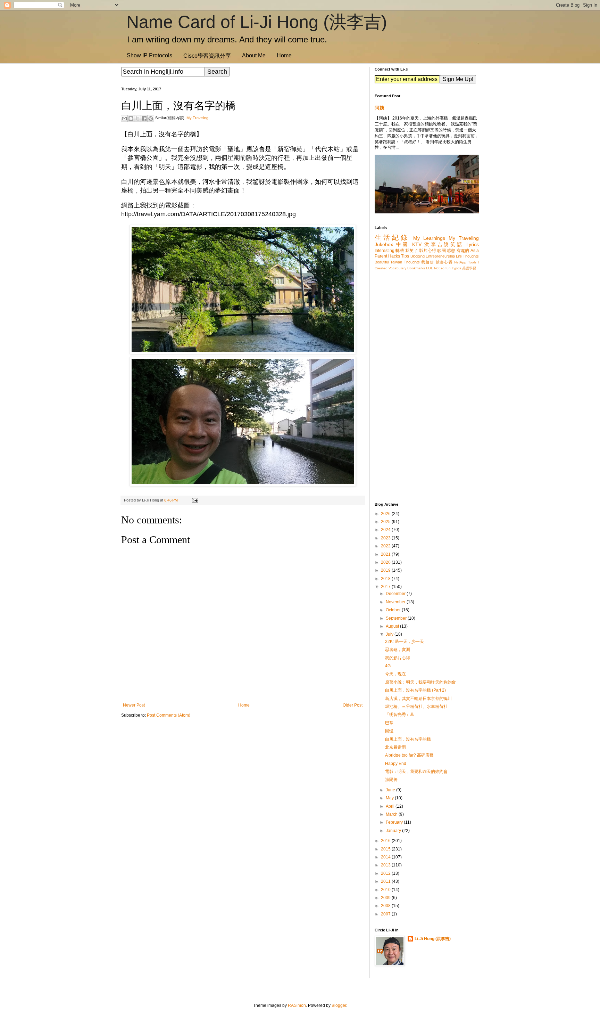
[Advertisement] (242, 777)
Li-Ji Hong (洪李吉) (433, 938)
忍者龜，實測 (397, 649)
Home (284, 55)
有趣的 (463, 250)
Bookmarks (416, 268)
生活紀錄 (392, 237)
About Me (254, 55)
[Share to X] (137, 118)
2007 (386, 914)
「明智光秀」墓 (399, 714)
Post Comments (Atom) (168, 715)
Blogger (339, 1005)
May (390, 798)
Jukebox (384, 244)
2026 (386, 513)
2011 (386, 881)
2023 (386, 538)
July (390, 634)
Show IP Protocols (149, 55)
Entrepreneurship (440, 256)
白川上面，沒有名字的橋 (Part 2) (415, 690)
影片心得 (427, 250)
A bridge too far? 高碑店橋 (409, 755)
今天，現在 (395, 673)
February (395, 822)
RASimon (297, 1005)
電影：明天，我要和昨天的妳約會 (416, 771)
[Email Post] (194, 500)
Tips (405, 256)
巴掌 (389, 722)
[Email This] (124, 118)
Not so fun (442, 268)
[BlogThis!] (130, 118)
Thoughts (412, 262)
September (397, 618)
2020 (386, 562)
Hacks (394, 256)
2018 (386, 578)
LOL (429, 268)
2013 (386, 865)
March (392, 814)
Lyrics (472, 244)
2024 (386, 529)
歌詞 (441, 250)
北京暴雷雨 (395, 747)
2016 (386, 840)
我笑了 (411, 250)
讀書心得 (444, 262)
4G (388, 665)
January (394, 830)
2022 (386, 546)
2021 (386, 554)
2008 (386, 905)
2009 (386, 897)
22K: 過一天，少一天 (404, 641)
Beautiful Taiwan (388, 262)
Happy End (395, 763)
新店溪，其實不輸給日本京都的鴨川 (418, 698)
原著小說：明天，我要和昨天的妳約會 (420, 682)
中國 (402, 244)
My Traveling (197, 118)
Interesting (384, 250)
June (391, 790)
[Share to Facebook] (144, 118)
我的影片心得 (397, 657)
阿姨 (379, 108)
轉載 (399, 250)
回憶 (389, 730)
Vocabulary (397, 268)
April (390, 806)
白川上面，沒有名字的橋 (408, 739)
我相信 (427, 262)
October (394, 610)
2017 (386, 586)
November (396, 602)
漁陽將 (391, 779)
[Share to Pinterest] (150, 118)
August (393, 626)
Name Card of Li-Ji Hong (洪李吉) (256, 22)
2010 (386, 889)
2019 (386, 570)
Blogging (417, 256)
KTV (417, 244)
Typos (456, 268)
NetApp (460, 262)
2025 (386, 521)
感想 (451, 250)
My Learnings (429, 238)
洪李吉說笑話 (443, 244)
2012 (386, 873)
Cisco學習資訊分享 (207, 56)
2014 (386, 857)
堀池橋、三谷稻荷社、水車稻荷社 (416, 706)
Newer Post (134, 705)
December (396, 593)
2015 (386, 849)
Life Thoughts (467, 256)
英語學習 (469, 268)
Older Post (352, 705)
